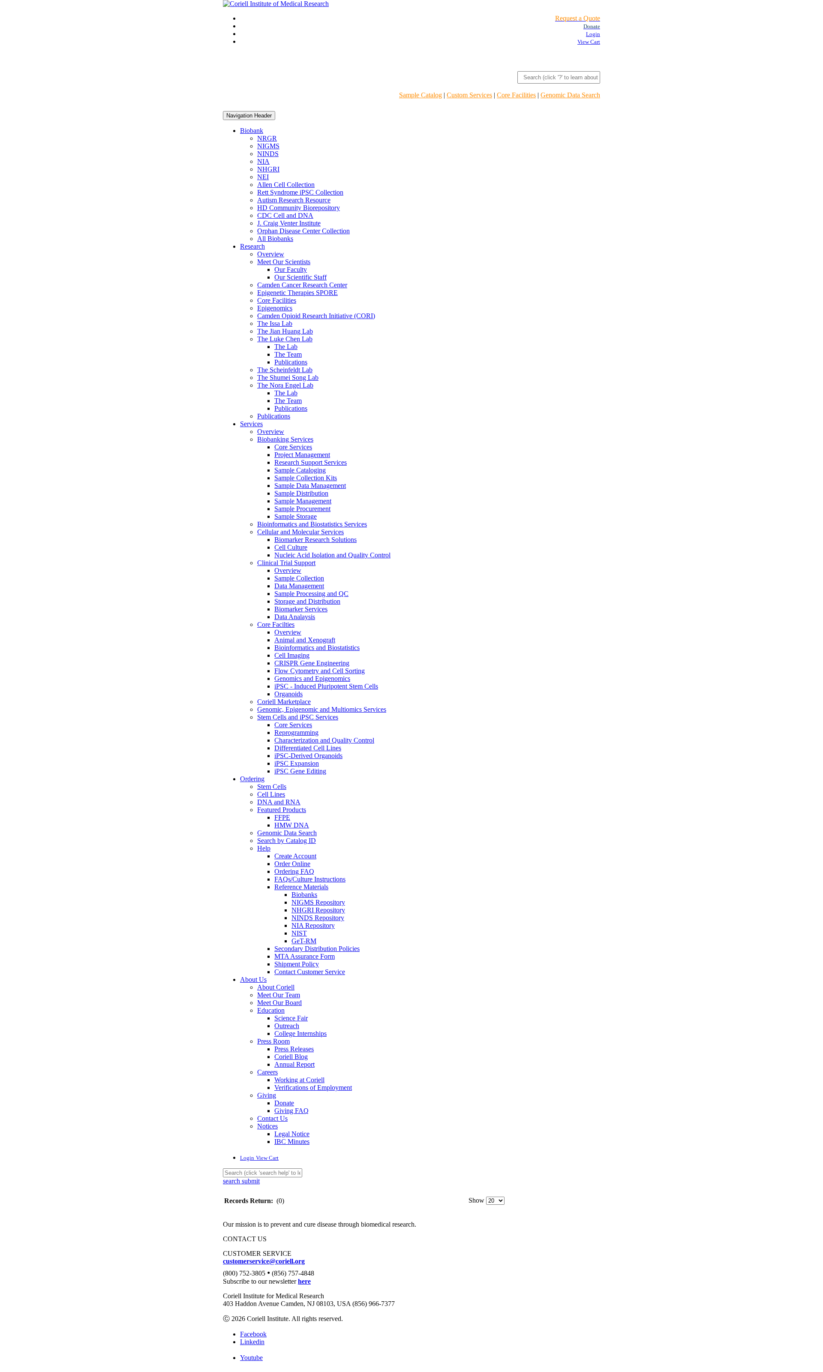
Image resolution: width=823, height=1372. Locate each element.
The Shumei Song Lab (287, 377)
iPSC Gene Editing (300, 771)
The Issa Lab (274, 323)
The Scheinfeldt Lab (284, 369)
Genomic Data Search (570, 95)
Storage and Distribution (307, 601)
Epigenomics (274, 308)
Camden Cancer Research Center (302, 285)
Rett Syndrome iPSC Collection (300, 192)
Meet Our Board (279, 1002)
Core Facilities (516, 95)
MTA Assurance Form (304, 956)
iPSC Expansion (296, 763)
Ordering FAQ (294, 871)
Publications (290, 362)
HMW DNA (291, 825)
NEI (263, 177)
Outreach (286, 1025)
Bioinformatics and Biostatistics (317, 647)
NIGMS (268, 146)
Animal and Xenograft (304, 640)
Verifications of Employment (313, 1087)
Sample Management (302, 501)
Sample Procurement (302, 508)
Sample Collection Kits (305, 477)
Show (476, 1200)
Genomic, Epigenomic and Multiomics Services (321, 709)
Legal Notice (291, 1133)
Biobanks (304, 894)
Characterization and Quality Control (324, 740)
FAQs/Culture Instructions (309, 879)
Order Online (292, 863)
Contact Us (272, 1118)
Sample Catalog (420, 95)
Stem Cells (271, 786)
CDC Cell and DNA (285, 215)
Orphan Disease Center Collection (303, 231)
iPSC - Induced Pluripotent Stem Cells (326, 686)
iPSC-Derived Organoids (308, 755)
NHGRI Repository (318, 910)
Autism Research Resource (293, 200)
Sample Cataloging (300, 470)
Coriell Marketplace (284, 701)
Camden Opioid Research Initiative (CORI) (316, 315)
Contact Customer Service (309, 971)
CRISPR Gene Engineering (311, 663)
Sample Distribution (301, 493)
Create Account (295, 856)
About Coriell (275, 987)
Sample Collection (299, 578)
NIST (299, 933)
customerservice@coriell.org (264, 1261)
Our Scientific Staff (300, 277)
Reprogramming (296, 732)
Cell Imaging (291, 655)
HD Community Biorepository (298, 207)
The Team (288, 354)
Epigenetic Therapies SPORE (297, 292)
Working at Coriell (299, 1079)
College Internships (300, 1033)
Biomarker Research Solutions (315, 539)
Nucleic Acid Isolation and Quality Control (332, 555)
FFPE (282, 817)
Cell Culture (290, 547)
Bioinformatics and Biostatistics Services (312, 524)
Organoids (288, 694)
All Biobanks (275, 238)
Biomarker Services (300, 609)
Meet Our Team (278, 995)
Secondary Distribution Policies (317, 948)
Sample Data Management (310, 485)
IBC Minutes (291, 1141)
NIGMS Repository (318, 902)
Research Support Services (310, 462)
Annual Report (294, 1064)
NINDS (268, 153)
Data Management (299, 586)
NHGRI (268, 169)
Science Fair (291, 1018)
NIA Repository (313, 925)
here (304, 1281)
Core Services (293, 447)
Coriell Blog (291, 1056)
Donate (284, 1103)
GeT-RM (303, 941)
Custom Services (469, 95)
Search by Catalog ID (286, 840)
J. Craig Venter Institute (289, 223)
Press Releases (294, 1049)
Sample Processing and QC (311, 593)
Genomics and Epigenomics (312, 678)
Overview (270, 254)
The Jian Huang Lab (285, 331)
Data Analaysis (294, 616)
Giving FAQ (291, 1110)
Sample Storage (295, 516)
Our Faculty (290, 269)
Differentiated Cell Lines (307, 748)
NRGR (267, 138)
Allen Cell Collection (286, 184)
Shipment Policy (296, 964)
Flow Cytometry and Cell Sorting (319, 670)
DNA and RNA (278, 802)
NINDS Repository (317, 917)
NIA (263, 161)
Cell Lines (271, 794)
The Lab (285, 346)
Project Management (302, 454)
